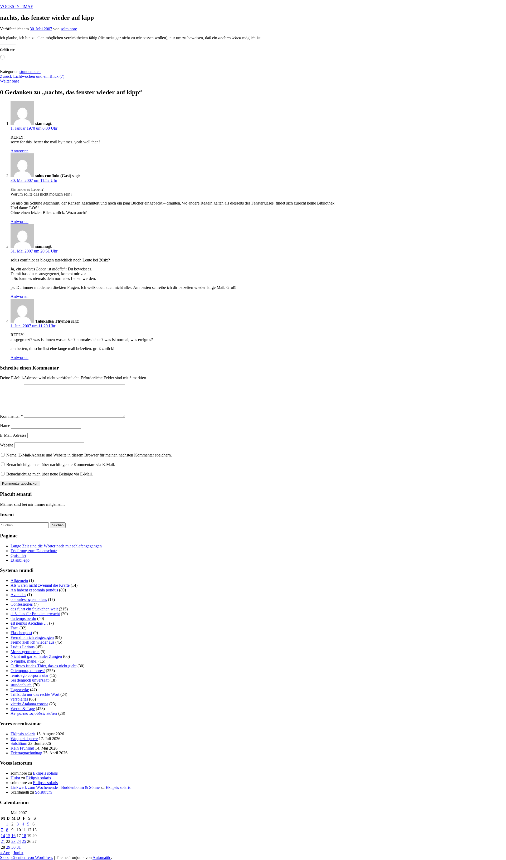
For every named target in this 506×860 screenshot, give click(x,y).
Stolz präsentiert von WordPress (26, 857)
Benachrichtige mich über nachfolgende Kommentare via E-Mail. (60, 464)
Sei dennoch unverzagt (29, 680)
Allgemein (19, 580)
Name (5, 425)
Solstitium (19, 743)
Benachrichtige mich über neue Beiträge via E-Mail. (49, 474)
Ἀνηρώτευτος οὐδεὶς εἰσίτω (34, 713)
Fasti (14, 628)
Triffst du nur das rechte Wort (35, 694)
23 (13, 841)
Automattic (102, 857)
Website (6, 445)
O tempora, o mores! (28, 670)
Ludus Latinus (23, 647)
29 (8, 847)
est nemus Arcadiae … (29, 623)
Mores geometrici (25, 651)
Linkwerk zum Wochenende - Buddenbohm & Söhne (55, 787)
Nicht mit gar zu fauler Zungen (36, 656)
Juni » (18, 853)
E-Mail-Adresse (13, 435)
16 (13, 835)
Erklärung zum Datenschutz (34, 550)
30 (13, 847)
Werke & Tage (23, 708)
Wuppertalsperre (24, 738)
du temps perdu (23, 618)
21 (3, 841)
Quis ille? (18, 555)
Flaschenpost (21, 632)
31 (19, 847)
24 (19, 841)
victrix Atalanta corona (29, 704)
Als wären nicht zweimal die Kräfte (40, 585)
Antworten (19, 151)
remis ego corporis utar (29, 675)
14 (3, 835)
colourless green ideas (29, 599)
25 (24, 841)
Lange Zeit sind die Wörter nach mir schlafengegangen (56, 546)
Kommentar (11, 416)
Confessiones (22, 604)
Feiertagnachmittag (26, 753)
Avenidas (18, 594)
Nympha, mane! (24, 661)
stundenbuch (30, 71)
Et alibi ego (20, 560)
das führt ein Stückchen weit (34, 609)
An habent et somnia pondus (34, 590)
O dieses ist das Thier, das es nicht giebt (43, 666)
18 (24, 835)
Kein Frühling (22, 748)
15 (8, 835)
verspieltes (19, 699)
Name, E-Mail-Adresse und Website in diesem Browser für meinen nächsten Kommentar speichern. (89, 455)
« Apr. (5, 853)
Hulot (15, 778)
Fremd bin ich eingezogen (32, 637)
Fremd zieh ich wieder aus (32, 642)
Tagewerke (20, 689)
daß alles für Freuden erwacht (35, 613)
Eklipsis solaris (23, 734)
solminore (69, 29)
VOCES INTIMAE (16, 6)
